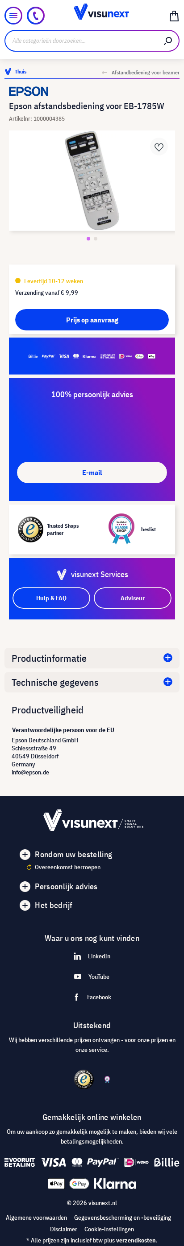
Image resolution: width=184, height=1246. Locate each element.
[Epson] (92, 91)
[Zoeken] (168, 41)
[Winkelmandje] (174, 15)
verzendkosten (136, 1240)
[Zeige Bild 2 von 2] (95, 238)
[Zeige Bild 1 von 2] (88, 238)
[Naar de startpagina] (92, 16)
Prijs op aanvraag (92, 319)
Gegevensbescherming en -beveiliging (122, 1217)
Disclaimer (63, 1229)
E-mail (92, 472)
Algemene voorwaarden (36, 1217)
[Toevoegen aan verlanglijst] (159, 146)
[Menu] (13, 15)
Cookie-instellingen (109, 1229)
